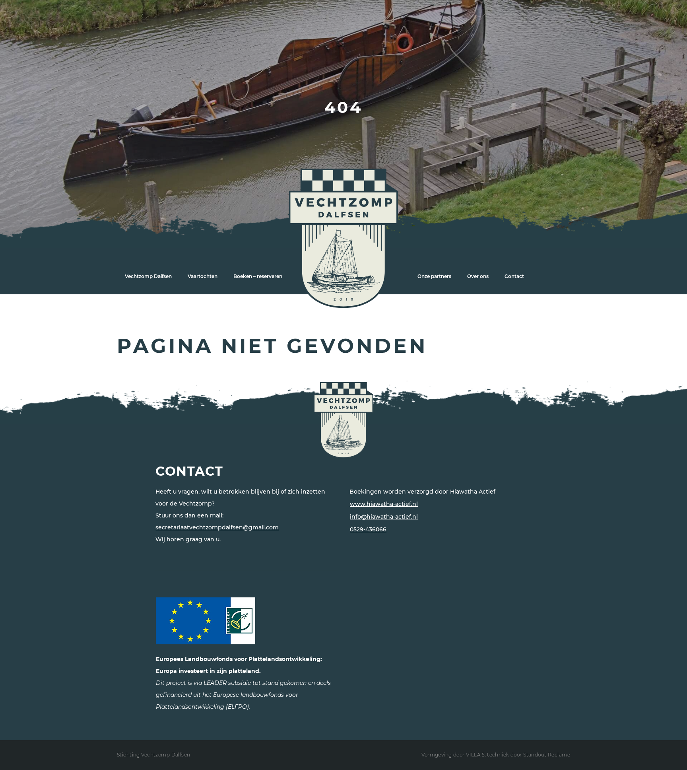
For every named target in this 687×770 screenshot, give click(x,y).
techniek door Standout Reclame (528, 755)
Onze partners (434, 276)
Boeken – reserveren (257, 276)
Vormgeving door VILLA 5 (453, 755)
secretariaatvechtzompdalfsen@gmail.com (217, 527)
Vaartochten (202, 276)
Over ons (478, 276)
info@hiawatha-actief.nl (384, 516)
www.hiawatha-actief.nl (384, 504)
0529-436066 (368, 529)
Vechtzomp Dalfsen (148, 276)
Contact (514, 276)
